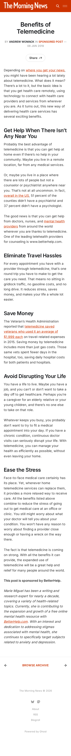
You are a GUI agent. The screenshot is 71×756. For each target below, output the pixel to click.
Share (33, 58)
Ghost (43, 731)
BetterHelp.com (16, 621)
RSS (35, 714)
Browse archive (35, 665)
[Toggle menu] (65, 6)
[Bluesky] (32, 701)
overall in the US (16, 195)
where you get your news (45, 70)
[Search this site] (58, 6)
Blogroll (35, 719)
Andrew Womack (21, 41)
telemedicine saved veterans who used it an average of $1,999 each (31, 332)
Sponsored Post (51, 41)
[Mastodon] (38, 701)
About (35, 708)
